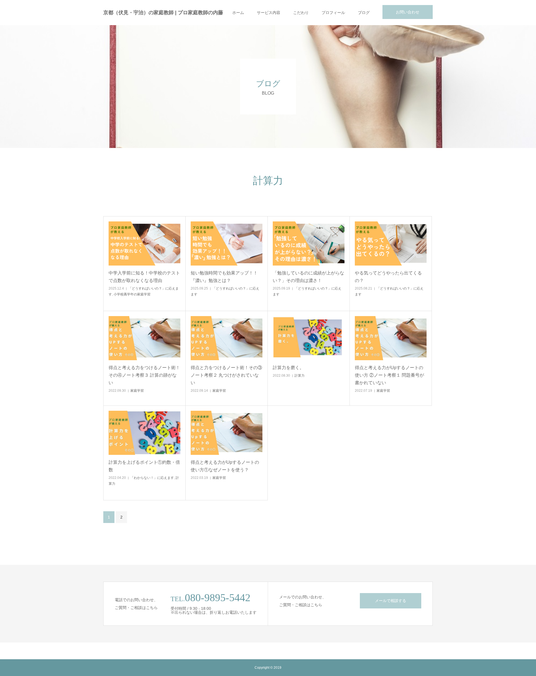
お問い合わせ (407, 12)
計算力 (300, 376)
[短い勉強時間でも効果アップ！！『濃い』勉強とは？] (226, 243)
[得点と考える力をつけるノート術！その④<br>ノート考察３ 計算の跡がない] (144, 338)
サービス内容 (268, 12)
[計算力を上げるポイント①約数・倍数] (144, 433)
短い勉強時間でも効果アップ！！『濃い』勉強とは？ (224, 277)
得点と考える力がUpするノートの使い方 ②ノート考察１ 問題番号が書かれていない (389, 375)
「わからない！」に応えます (152, 478)
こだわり (301, 12)
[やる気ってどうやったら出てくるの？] (391, 243)
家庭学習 (137, 391)
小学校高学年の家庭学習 (132, 294)
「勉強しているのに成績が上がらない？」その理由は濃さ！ (308, 277)
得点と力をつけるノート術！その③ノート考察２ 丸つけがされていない (226, 375)
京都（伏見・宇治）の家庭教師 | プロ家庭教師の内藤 (163, 12)
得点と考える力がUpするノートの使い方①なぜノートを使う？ (225, 466)
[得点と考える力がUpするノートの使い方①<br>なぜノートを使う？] (226, 433)
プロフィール (333, 12)
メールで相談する (390, 600)
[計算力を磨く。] (308, 338)
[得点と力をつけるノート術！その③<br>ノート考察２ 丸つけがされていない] (226, 338)
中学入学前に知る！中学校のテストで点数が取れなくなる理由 (144, 277)
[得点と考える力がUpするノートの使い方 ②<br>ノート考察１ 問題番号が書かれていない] (391, 338)
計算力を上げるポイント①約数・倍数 (144, 466)
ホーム (238, 12)
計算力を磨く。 (288, 367)
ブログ (364, 12)
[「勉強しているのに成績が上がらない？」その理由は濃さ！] (308, 243)
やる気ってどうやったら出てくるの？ (388, 277)
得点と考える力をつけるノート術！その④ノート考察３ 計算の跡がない (144, 375)
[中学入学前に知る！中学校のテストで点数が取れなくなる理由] (144, 243)
